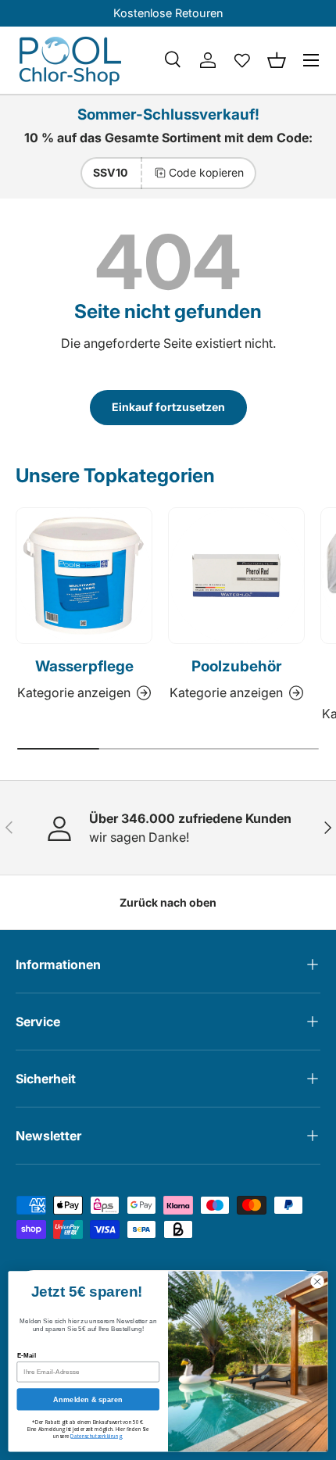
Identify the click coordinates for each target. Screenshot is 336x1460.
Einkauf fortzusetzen (168, 406)
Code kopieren (206, 172)
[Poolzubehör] (236, 575)
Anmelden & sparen (88, 1399)
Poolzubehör (236, 666)
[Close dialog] (317, 1281)
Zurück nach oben (168, 902)
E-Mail (26, 1355)
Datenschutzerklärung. (96, 1436)
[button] (276, 60)
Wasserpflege (84, 666)
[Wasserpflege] (84, 575)
